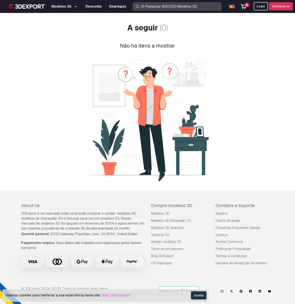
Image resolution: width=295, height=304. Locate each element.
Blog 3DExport (162, 256)
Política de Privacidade (233, 249)
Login (261, 6)
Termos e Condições (231, 256)
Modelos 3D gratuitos (167, 227)
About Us (30, 205)
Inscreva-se (281, 6)
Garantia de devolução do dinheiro (241, 263)
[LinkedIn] (260, 292)
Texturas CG (160, 235)
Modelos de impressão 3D (171, 220)
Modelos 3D (160, 213)
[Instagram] (222, 292)
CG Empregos (161, 263)
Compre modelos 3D (171, 205)
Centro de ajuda (228, 220)
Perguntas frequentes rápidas (238, 227)
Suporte (222, 213)
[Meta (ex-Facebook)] (250, 292)
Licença (222, 235)
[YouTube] (269, 292)
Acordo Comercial (229, 241)
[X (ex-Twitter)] (231, 292)
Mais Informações (116, 295)
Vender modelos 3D (166, 241)
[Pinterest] (241, 292)
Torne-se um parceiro (167, 249)
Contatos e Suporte (235, 205)
